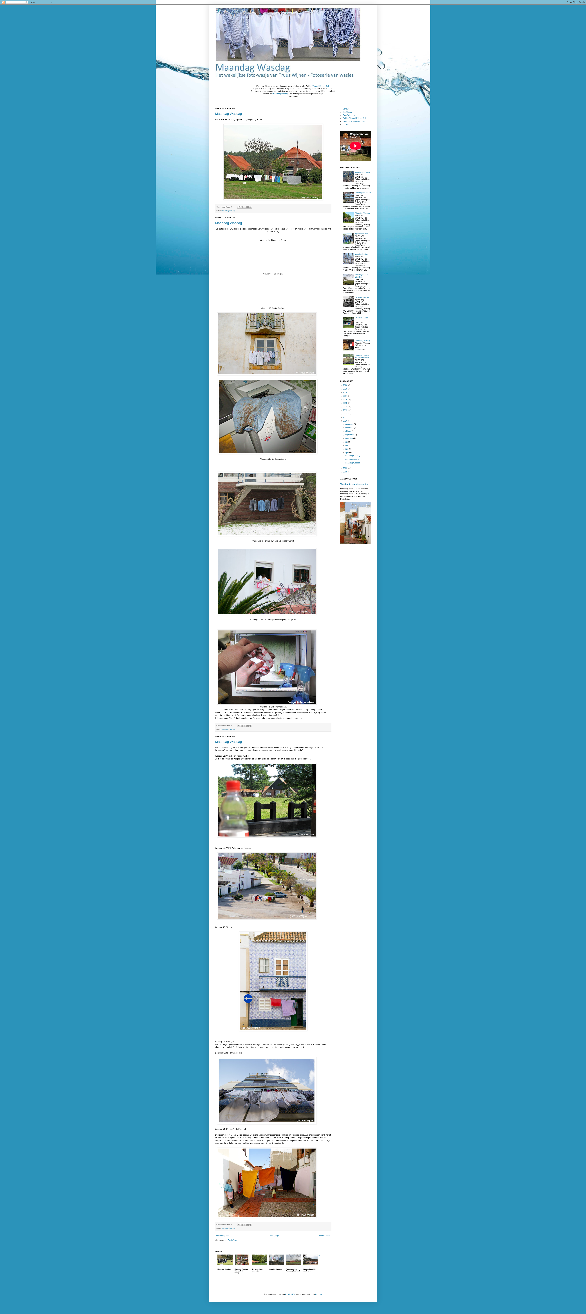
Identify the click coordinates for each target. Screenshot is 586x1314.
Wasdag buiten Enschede (361, 276)
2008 (345, 472)
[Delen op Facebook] (247, 207)
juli (346, 442)
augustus (349, 438)
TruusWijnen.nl (349, 115)
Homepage (274, 1236)
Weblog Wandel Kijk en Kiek (354, 118)
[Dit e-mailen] (238, 207)
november (349, 428)
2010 (345, 421)
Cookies (346, 124)
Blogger (318, 1294)
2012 (345, 414)
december (349, 424)
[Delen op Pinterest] (250, 207)
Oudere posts (324, 1236)
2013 (345, 410)
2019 (345, 389)
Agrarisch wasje (361, 234)
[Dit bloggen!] (241, 207)
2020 (345, 385)
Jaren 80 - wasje (362, 297)
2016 (345, 400)
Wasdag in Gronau (363, 193)
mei (347, 449)
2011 (345, 417)
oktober (348, 431)
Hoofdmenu (347, 112)
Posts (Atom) (233, 1240)
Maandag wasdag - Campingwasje (362, 356)
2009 (345, 468)
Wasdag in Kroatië (362, 172)
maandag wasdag (228, 211)
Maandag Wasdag (228, 114)
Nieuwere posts (222, 1236)
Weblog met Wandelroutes (354, 121)
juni (347, 445)
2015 (345, 403)
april (347, 453)
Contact (346, 109)
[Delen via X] (244, 207)
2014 (345, 407)
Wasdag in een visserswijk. (354, 484)
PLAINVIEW (290, 1294)
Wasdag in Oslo (361, 254)
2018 (345, 392)
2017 (345, 396)
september (349, 435)
